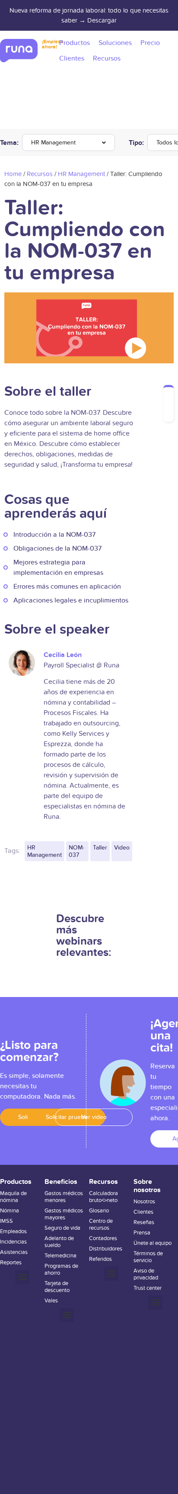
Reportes (11, 1262)
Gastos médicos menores (63, 1197)
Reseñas (144, 1222)
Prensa (142, 1232)
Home (13, 174)
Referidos (100, 1259)
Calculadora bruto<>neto (103, 1197)
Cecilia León (63, 655)
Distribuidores (105, 1248)
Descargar (102, 20)
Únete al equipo (153, 1243)
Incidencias (13, 1241)
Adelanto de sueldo (59, 1242)
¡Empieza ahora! (53, 44)
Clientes (143, 1212)
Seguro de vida (62, 1228)
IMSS (6, 1221)
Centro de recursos (101, 1224)
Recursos (40, 174)
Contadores (103, 1238)
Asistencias (14, 1252)
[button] (22, 1277)
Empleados (13, 1231)
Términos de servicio (148, 1257)
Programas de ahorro (61, 1269)
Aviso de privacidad (146, 1274)
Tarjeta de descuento (57, 1287)
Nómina (9, 1210)
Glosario (99, 1210)
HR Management (53, 142)
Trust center (148, 1288)
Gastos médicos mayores (63, 1214)
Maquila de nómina (13, 1197)
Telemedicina (60, 1255)
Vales (51, 1300)
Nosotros (144, 1201)
